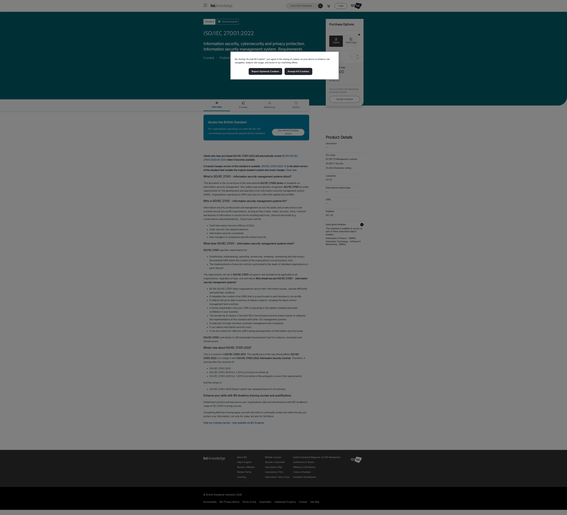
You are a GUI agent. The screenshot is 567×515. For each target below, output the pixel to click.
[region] (284, 66)
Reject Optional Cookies (265, 71)
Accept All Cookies (298, 71)
